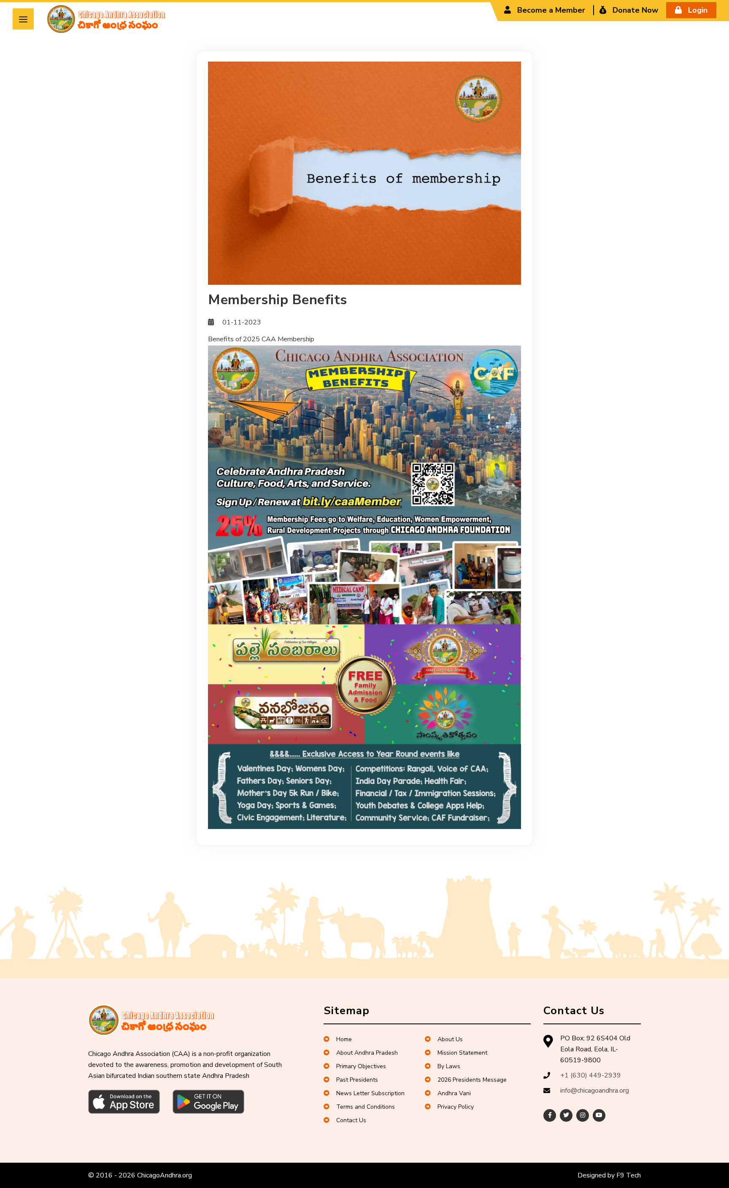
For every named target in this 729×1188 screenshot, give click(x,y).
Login (696, 10)
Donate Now (634, 10)
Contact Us (351, 1120)
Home (344, 1039)
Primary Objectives (361, 1066)
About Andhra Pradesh (367, 1053)
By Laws (448, 1066)
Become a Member (550, 10)
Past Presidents (357, 1080)
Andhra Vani (454, 1093)
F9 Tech (628, 1175)
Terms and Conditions (365, 1107)
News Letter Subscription (370, 1093)
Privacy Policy (455, 1107)
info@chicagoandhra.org (594, 1090)
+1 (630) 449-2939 (590, 1075)
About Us (450, 1039)
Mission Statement (462, 1053)
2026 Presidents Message (472, 1080)
